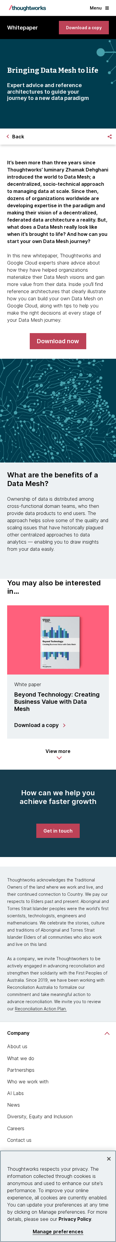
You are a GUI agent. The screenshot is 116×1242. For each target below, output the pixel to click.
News (13, 1105)
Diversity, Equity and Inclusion (40, 1116)
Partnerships (21, 1070)
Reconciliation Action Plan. (41, 1008)
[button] (58, 754)
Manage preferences (58, 1232)
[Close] (108, 1158)
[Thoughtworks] (27, 8)
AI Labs (15, 1093)
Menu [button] (96, 7)
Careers (15, 1128)
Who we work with (27, 1082)
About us (17, 1046)
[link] (84, 27)
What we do (20, 1058)
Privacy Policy (75, 1219)
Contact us (19, 1140)
